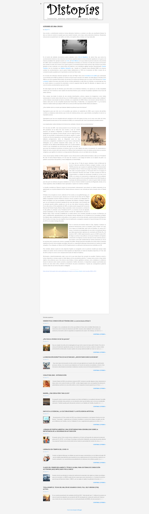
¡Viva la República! (83, 57)
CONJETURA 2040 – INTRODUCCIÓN (54, 375)
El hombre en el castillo (91, 75)
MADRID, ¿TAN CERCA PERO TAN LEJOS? (56, 393)
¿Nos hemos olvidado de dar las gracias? (56, 339)
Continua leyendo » (99, 334)
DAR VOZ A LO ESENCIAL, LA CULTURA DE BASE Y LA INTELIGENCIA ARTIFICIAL (68, 411)
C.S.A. (67, 61)
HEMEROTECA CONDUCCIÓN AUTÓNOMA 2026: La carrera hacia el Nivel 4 (66, 321)
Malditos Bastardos (66, 68)
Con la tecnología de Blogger (74, 510)
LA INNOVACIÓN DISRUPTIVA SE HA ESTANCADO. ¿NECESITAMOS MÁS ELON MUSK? (70, 357)
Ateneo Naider (78, 271)
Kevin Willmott (75, 61)
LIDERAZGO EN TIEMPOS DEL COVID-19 (55, 449)
